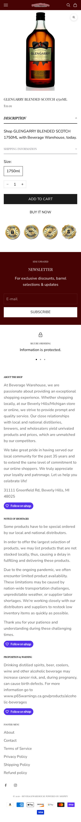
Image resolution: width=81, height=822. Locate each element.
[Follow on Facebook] (6, 785)
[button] (40, 118)
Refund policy (15, 772)
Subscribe (40, 312)
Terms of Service (18, 748)
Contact (10, 740)
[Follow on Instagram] (15, 785)
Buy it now (40, 212)
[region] (40, 342)
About (9, 732)
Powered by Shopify (57, 796)
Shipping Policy (17, 764)
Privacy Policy (15, 756)
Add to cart (40, 199)
